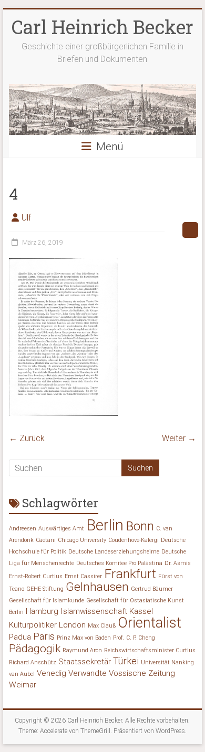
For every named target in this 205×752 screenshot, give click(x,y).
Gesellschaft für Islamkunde (46, 600)
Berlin (105, 525)
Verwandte (87, 673)
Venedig (51, 673)
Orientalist (149, 622)
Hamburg (42, 611)
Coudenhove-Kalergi (133, 540)
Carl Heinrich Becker (102, 26)
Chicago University (82, 540)
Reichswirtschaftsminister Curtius (150, 650)
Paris (44, 636)
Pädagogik (34, 648)
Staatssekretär (84, 661)
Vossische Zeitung (142, 673)
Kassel (141, 611)
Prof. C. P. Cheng (134, 637)
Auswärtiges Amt (61, 528)
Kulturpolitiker (33, 625)
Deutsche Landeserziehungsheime (113, 551)
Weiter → (179, 438)
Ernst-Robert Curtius (36, 576)
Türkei (126, 660)
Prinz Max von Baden (84, 637)
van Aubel (22, 674)
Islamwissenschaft (93, 611)
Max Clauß (102, 625)
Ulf (26, 218)
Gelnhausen (97, 587)
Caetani (46, 540)
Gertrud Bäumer (152, 589)
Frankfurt (130, 573)
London (72, 625)
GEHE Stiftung (45, 589)
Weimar (22, 685)
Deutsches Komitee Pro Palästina (119, 563)
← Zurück (27, 438)
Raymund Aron (82, 650)
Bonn (140, 526)
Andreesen (22, 528)
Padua (20, 637)
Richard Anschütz (32, 662)
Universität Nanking (167, 662)
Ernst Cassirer (83, 576)
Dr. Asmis (178, 563)
